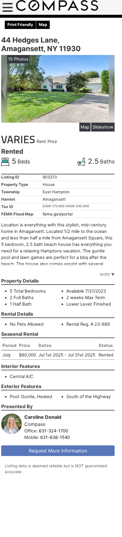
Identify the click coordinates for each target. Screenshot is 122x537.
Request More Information (58, 451)
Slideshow (102, 127)
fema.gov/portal (58, 214)
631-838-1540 (55, 437)
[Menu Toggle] (7, 7)
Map (85, 127)
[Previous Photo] (4, 88)
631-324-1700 (53, 431)
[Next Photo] (112, 88)
